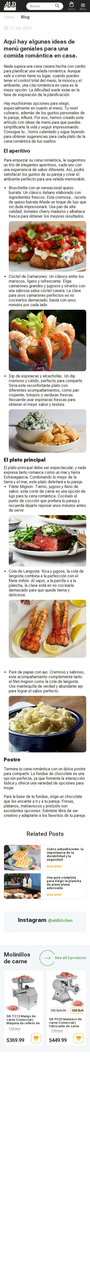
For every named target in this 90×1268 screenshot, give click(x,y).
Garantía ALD (13, 1148)
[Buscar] (57, 6)
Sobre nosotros (60, 1188)
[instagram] (57, 1105)
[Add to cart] (36, 1038)
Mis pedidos (12, 1174)
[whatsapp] (33, 1105)
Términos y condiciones (66, 1195)
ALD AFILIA (57, 1141)
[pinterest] (80, 1105)
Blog (7, 1141)
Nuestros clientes (62, 1181)
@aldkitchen (60, 920)
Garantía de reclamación (21, 1181)
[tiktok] (10, 1105)
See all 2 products (70, 958)
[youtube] (68, 1105)
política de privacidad (65, 1202)
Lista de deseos (61, 1174)
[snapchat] (22, 1105)
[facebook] (45, 1105)
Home (9, 17)
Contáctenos (12, 1188)
